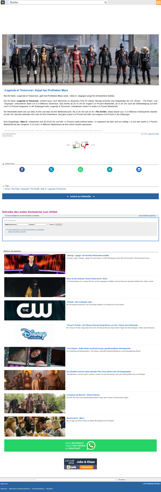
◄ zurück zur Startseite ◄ (80, 196)
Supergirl (25, 189)
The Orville (34, 189)
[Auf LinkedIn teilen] (139, 169)
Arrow (7, 189)
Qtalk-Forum (4, 484)
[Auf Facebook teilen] (22, 169)
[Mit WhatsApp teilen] (80, 169)
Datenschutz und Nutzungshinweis (19, 488)
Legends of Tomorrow (57, 189)
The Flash (15, 189)
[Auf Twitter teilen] (51, 169)
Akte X (43, 189)
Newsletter (50, 488)
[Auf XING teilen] (109, 169)
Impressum (4, 488)
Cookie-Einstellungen (38, 488)
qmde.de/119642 (153, 134)
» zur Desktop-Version (151, 483)
